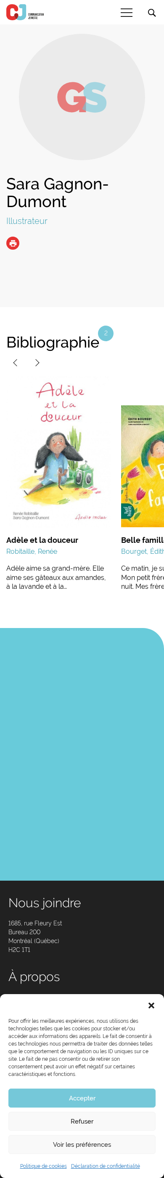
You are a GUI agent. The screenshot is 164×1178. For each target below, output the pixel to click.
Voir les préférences (82, 1144)
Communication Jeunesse (25, 12)
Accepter (82, 1098)
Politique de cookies (43, 1166)
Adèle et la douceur (42, 540)
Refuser (82, 1121)
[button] (151, 1004)
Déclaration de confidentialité (105, 1166)
